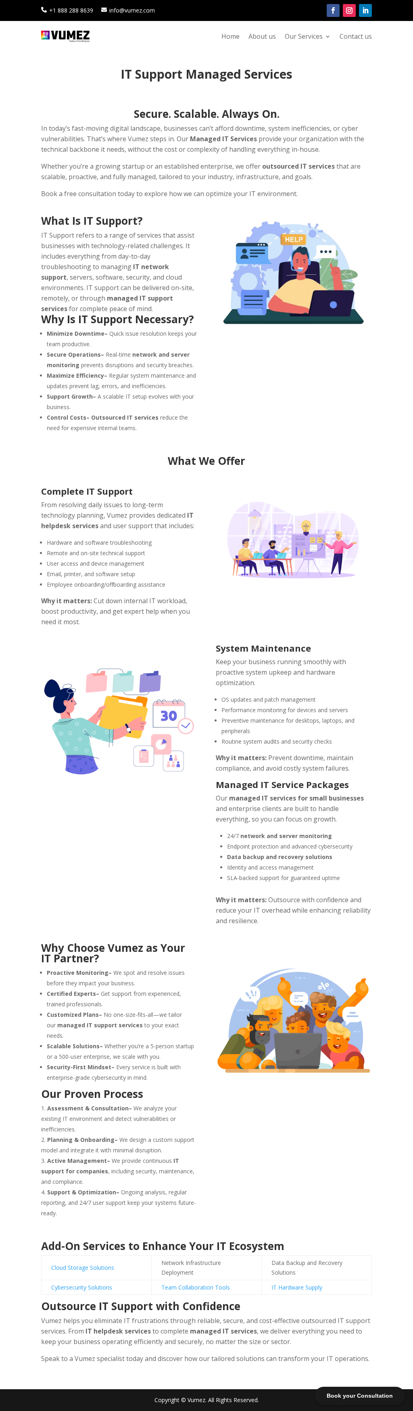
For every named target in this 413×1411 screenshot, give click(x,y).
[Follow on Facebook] (333, 10)
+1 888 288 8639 (71, 10)
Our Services (304, 36)
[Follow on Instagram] (349, 10)
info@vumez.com (132, 10)
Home (230, 36)
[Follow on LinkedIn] (365, 10)
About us (262, 36)
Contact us (356, 36)
